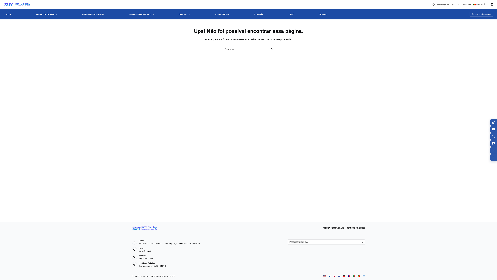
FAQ (292, 14)
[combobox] (246, 49)
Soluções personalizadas (140, 14)
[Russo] (339, 276)
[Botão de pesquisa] (271, 49)
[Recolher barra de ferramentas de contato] (493, 157)
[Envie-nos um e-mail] (493, 129)
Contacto (323, 14)
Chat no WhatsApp (463, 4)
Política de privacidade (333, 228)
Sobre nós (258, 14)
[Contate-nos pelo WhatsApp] (493, 122)
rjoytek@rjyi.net (443, 4)
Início (8, 14)
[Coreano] (329, 276)
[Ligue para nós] (493, 136)
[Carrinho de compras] (492, 4)
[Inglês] (324, 276)
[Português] (359, 276)
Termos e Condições (356, 228)
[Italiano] (354, 276)
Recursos (183, 14)
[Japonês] (334, 276)
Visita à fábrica (222, 14)
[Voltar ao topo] (493, 150)
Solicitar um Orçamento (481, 14)
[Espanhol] (364, 276)
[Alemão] (344, 276)
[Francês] (349, 276)
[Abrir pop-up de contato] (493, 143)
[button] (479, 4)
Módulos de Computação (93, 14)
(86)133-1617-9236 (146, 259)
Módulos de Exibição (45, 14)
